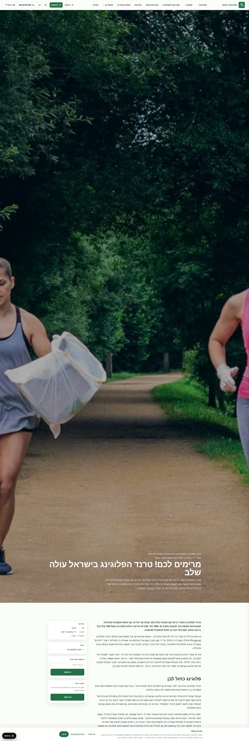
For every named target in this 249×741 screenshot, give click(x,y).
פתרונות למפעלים (171, 5)
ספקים (189, 5)
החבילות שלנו (152, 5)
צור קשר (67, 697)
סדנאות (137, 5)
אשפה (73, 636)
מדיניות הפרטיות (77, 734)
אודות (95, 5)
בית (199, 554)
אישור (64, 734)
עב (39, 5)
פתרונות (203, 5)
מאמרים (109, 5)
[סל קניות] (45, 5)
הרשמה (67, 672)
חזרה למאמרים (74, 649)
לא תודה (91, 734)
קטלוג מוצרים (123, 5)
